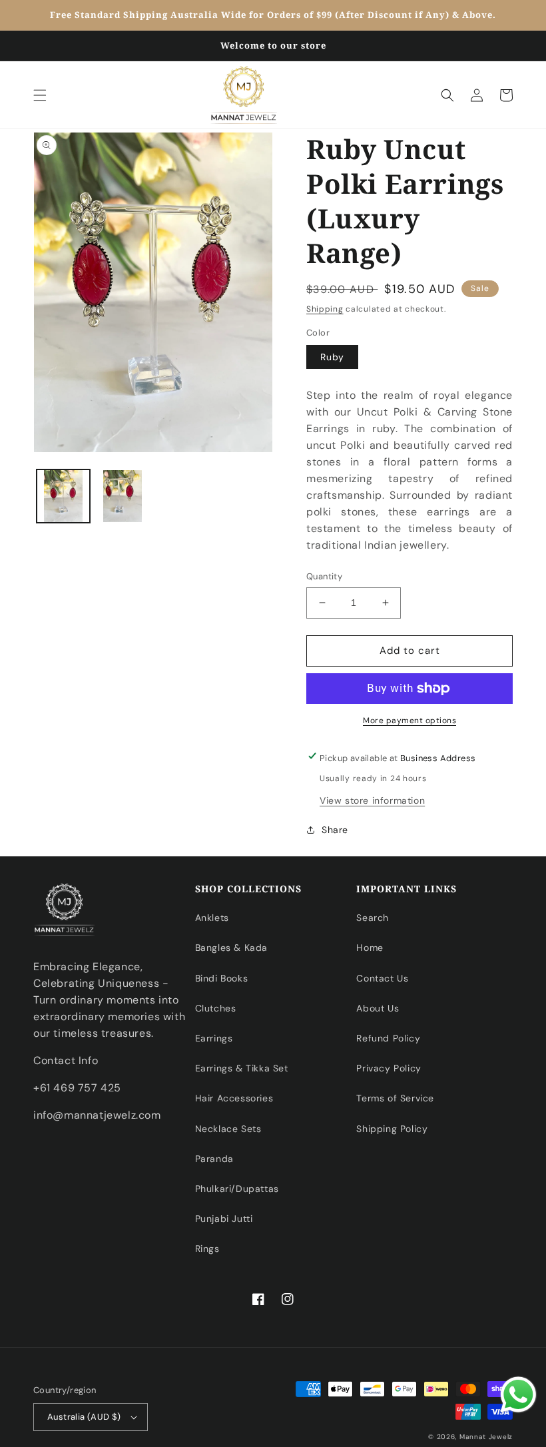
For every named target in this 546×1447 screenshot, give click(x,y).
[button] (40, 95)
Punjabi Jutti (224, 1219)
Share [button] (335, 830)
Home (369, 948)
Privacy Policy (388, 1068)
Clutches (215, 1008)
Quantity (324, 576)
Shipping (325, 309)
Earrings (214, 1038)
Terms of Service (395, 1098)
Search (372, 918)
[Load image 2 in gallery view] (123, 496)
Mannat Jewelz (486, 1436)
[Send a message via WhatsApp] (518, 1395)
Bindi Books (221, 978)
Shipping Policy (391, 1129)
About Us (377, 1008)
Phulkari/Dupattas (237, 1189)
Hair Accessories (234, 1098)
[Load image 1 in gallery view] (63, 496)
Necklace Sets (228, 1129)
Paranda (214, 1159)
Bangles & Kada (231, 948)
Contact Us (382, 978)
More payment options (409, 720)
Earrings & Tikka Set (241, 1068)
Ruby (332, 357)
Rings (207, 1249)
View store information (372, 800)
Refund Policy (388, 1038)
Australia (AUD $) (84, 1416)
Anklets (212, 918)
